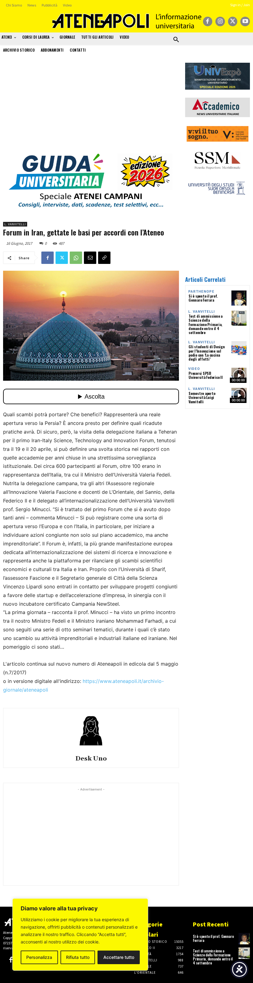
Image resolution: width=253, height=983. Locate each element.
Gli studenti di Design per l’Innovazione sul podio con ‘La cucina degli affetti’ (207, 353)
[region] (80, 934)
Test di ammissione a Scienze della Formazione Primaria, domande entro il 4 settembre (205, 324)
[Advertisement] (91, 106)
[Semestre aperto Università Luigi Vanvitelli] (239, 395)
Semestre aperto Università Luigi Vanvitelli (202, 397)
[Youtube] (245, 21)
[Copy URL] (104, 258)
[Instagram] (220, 21)
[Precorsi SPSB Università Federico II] (239, 375)
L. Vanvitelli (15, 224)
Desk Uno (91, 759)
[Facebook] (208, 21)
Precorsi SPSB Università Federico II (206, 375)
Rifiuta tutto (77, 957)
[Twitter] (233, 21)
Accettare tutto (118, 957)
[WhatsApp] (76, 258)
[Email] (90, 258)
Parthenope (201, 292)
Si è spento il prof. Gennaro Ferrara (203, 298)
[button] (176, 39)
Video (194, 369)
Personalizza (39, 957)
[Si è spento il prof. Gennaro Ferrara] (239, 298)
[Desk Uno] (91, 730)
